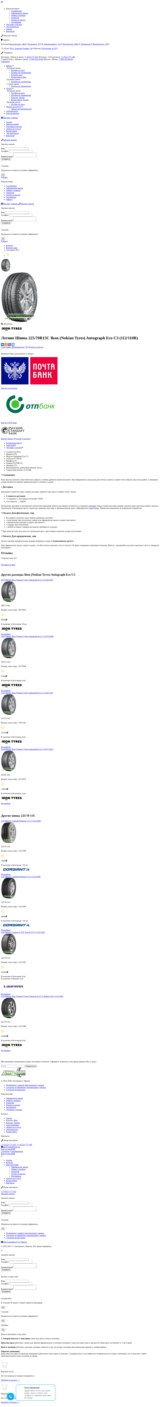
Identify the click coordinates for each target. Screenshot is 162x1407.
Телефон (4, 151)
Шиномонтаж (18, 347)
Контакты (10, 31)
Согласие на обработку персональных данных (26, 1087)
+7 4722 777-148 (68, 57)
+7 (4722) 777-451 (8, 1145)
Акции (9, 29)
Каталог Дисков (13, 1123)
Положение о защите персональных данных (25, 1085)
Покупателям (12, 124)
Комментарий (7, 156)
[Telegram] (13, 344)
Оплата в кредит (18, 20)
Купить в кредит (36, 347)
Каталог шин (16, 75)
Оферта (9, 199)
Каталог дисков (18, 98)
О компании (16, 11)
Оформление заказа (19, 13)
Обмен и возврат (18, 15)
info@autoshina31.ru (11, 1147)
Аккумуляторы (12, 1125)
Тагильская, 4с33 (48, 48)
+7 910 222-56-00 (36, 59)
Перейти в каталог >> (10, 1380)
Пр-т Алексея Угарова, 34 (21, 48)
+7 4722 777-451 (31, 57)
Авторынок (86, 44)
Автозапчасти (12, 1129)
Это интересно (12, 27)
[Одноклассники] (6, 344)
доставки (92, 506)
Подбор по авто (18, 70)
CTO (26, 347)
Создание (5, 1151)
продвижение (17, 1151)
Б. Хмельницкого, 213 (51, 44)
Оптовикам (16, 22)
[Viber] (9, 344)
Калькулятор (11, 131)
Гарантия (15, 18)
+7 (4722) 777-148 (24, 1145)
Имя (3, 149)
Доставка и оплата (14, 24)
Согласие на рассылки (15, 1090)
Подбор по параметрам (21, 73)
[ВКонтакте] (2, 344)
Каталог (9, 245)
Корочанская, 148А (18, 44)
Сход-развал (6, 347)
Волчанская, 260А (71, 44)
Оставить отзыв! (8, 565)
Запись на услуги (13, 129)
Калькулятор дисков (19, 100)
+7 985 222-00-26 (65, 59)
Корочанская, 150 (100, 44)
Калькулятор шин (18, 77)
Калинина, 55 (34, 44)
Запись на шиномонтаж (21, 109)
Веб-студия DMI (8, 1149)
